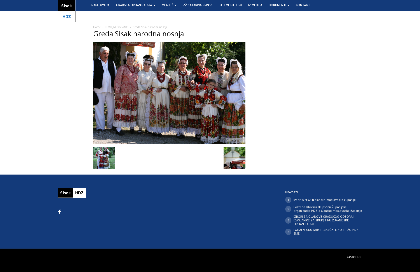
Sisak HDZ (354, 257)
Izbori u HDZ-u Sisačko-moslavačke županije (325, 200)
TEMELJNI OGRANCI (116, 27)
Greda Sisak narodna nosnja (138, 33)
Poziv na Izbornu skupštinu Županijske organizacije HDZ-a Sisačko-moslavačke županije (328, 209)
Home (97, 27)
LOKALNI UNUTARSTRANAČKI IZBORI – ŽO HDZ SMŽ (326, 231)
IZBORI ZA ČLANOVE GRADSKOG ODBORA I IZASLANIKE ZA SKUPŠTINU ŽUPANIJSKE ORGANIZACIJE (324, 220)
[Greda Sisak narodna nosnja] (169, 142)
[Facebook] (59, 212)
